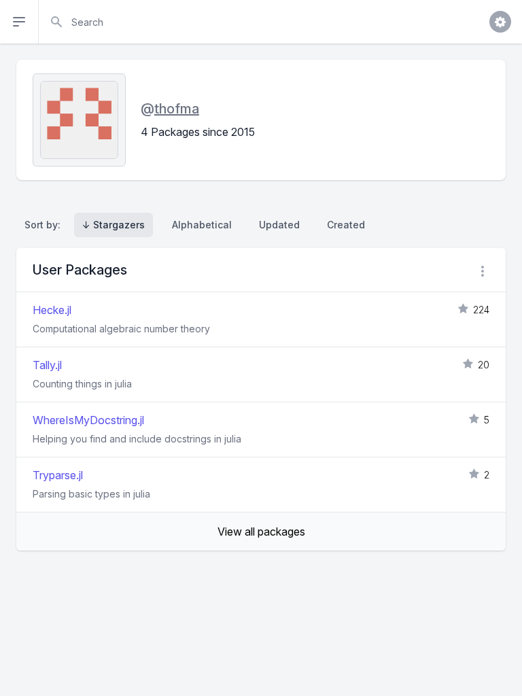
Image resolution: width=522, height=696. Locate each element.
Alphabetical (202, 224)
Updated (279, 224)
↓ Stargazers (113, 224)
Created (346, 224)
